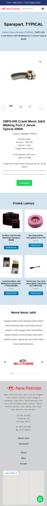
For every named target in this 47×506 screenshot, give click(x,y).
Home (5, 32)
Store (12, 32)
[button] (43, 9)
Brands (20, 32)
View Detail (11, 247)
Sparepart (13, 24)
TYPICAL (34, 24)
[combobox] (30, 9)
